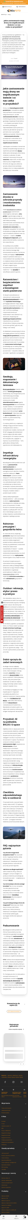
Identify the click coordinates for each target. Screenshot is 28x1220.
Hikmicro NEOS (5, 1196)
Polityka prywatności (7, 1140)
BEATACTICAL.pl (8, 6)
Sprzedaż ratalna (6, 1165)
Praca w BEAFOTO (6, 1130)
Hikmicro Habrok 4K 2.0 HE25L (9, 1203)
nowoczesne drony (9, 574)
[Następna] (26, 2)
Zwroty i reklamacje (7, 1180)
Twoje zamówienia (6, 1108)
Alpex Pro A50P (5, 1207)
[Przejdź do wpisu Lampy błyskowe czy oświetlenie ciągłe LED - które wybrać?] (14, 1040)
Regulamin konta (6, 1135)
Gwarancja (4, 1185)
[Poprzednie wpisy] (20, 1064)
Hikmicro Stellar (6, 1212)
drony (20, 151)
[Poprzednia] (1, 2)
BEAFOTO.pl (3, 14)
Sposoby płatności (6, 1160)
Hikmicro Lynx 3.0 (6, 1200)
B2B (2, 1128)
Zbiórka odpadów (6, 1187)
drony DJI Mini (14, 675)
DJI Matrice (14, 698)
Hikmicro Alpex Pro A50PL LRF (9, 1210)
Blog (9, 14)
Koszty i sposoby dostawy (8, 1155)
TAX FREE (4, 1169)
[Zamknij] (2, 602)
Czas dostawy (5, 1158)
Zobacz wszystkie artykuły (15, 1029)
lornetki (15, 270)
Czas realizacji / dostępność (9, 1162)
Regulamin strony (6, 1137)
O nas (3, 1123)
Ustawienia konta (6, 1110)
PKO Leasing (5, 1167)
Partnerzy (4, 1144)
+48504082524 (22, 6)
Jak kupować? (5, 1153)
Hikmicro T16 (5, 1198)
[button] (14, 1004)
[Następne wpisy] (23, 1064)
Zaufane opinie (6, 1126)
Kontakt (3, 1121)
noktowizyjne (20, 983)
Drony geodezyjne (9, 389)
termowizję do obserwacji (11, 981)
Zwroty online (5, 1178)
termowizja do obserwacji (11, 618)
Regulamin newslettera (7, 1142)
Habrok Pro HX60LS (6, 1205)
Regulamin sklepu (6, 1133)
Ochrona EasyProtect (7, 1182)
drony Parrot (12, 703)
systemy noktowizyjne (12, 616)
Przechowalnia (5, 1113)
